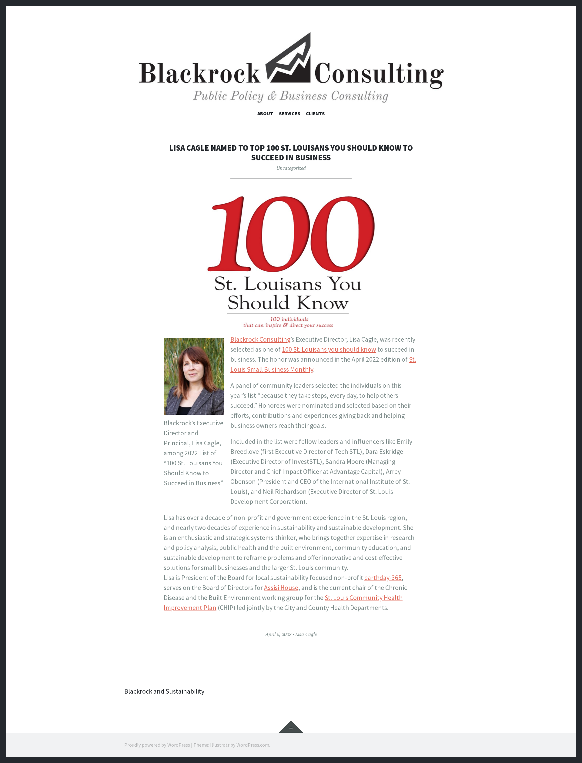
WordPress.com (252, 745)
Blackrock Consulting (260, 339)
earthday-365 (383, 577)
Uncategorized (291, 168)
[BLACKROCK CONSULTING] (291, 68)
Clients (315, 113)
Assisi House (281, 587)
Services (289, 113)
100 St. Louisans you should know (329, 349)
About (265, 113)
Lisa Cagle (306, 634)
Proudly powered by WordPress (157, 745)
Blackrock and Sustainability (164, 691)
